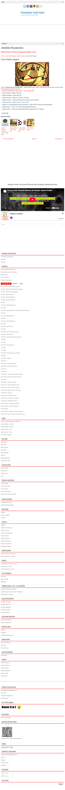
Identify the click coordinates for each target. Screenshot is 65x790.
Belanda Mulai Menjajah (7, 505)
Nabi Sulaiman (5, 452)
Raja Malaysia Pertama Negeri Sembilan (11, 592)
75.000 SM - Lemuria (6, 392)
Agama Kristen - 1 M (6, 429)
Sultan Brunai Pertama (7, 594)
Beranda (34, 139)
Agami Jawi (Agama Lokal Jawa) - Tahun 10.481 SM (18, 90)
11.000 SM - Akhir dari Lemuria (9, 366)
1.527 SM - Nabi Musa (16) (7, 315)
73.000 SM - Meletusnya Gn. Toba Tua (10, 390)
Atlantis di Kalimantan (6, 533)
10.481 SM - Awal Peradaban (8, 363)
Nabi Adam (4, 442)
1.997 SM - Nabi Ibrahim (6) (8, 321)
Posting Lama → (59, 139)
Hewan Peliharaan (6, 642)
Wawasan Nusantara (6, 280)
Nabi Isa (3, 455)
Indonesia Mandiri (6, 717)
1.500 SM (3, 313)
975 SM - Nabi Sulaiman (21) (8, 305)
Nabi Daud (3, 450)
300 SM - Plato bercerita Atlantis (9, 292)
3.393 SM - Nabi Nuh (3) (7, 334)
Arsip (21, 283)
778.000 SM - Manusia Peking (9, 400)
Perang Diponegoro (6, 491)
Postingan (5, 773)
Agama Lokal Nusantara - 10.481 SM (10, 421)
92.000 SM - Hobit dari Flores (8, 395)
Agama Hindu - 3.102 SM (7, 424)
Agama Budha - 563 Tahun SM (13, 129)
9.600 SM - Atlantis (6, 358)
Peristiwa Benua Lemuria (7, 569)
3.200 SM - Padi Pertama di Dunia (9, 331)
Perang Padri (4, 488)
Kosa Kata (3, 645)
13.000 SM (3, 371)
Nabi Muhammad (5, 458)
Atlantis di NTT (5, 535)
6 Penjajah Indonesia (6, 502)
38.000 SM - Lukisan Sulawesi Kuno (10, 385)
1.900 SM (3, 318)
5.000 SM (3, 342)
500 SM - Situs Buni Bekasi (8, 297)
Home (3, 56)
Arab (2, 476)
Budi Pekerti (4, 274)
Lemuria (3, 517)
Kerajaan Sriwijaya (6, 602)
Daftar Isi (3, 259)
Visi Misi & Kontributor (7, 256)
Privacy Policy (5, 762)
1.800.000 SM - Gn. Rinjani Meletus (10, 403)
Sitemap (3, 262)
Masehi (15, 283)
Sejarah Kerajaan (5, 612)
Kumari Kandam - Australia (8, 556)
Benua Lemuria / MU (6, 566)
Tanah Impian (4, 698)
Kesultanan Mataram (6, 620)
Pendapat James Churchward (9, 563)
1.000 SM (3, 307)
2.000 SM (3, 323)
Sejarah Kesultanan (6, 622)
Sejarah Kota (4, 676)
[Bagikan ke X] (6, 113)
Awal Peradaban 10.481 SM (8, 269)
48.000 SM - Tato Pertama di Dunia (10, 387)
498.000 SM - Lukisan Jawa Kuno (10, 398)
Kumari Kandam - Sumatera (8, 553)
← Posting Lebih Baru (7, 139)
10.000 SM (3, 361)
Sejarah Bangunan (5, 670)
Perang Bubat (4, 483)
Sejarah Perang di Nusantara (8, 494)
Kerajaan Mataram (6, 604)
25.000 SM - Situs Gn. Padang (8, 382)
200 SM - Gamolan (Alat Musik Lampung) (11, 289)
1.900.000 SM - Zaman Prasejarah (9, 406)
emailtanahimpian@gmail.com (9, 690)
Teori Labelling (5, 277)
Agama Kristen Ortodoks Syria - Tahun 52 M (4, 131)
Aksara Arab (4, 473)
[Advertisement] (32, 29)
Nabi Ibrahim (4, 447)
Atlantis (3, 512)
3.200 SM (3, 339)
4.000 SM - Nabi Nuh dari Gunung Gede (11, 337)
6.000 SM (3, 347)
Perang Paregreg (5, 486)
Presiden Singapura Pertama (8, 589)
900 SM (3, 302)
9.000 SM (3, 355)
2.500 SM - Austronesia (7, 326)
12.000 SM (3, 369)
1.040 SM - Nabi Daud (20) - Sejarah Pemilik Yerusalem (15, 310)
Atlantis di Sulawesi (6, 541)
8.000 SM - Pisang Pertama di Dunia (10, 353)
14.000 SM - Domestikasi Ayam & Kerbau (11, 374)
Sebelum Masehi (6, 283)
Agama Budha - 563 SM (7, 426)
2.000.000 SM (4, 408)
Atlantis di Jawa (5, 530)
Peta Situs (3, 693)
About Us (3, 757)
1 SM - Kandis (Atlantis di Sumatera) (10, 286)
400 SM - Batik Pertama (7, 294)
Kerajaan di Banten (6, 610)
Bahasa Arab (4, 470)
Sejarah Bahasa (5, 668)
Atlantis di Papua (5, 538)
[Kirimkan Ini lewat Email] (2, 113)
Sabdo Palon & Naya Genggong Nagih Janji (18, 52)
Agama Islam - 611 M (6, 432)
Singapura (3, 632)
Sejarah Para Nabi (5, 460)
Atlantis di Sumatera (6, 543)
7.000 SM (3, 350)
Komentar (5, 776)
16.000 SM (3, 379)
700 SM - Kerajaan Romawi (8, 300)
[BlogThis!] (4, 113)
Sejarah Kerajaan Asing (7, 635)
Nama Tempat (4, 648)
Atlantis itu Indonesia (6, 527)
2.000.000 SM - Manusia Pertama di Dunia (12, 411)
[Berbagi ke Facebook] (7, 113)
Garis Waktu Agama (11, 56)
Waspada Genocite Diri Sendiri (9, 272)
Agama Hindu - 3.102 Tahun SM (22, 129)
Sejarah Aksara (5, 665)
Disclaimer (4, 765)
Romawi (3, 630)
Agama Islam (4, 468)
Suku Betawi (4, 655)
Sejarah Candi (4, 579)
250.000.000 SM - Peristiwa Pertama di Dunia (13, 414)
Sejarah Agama (21, 56)
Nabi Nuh (3, 444)
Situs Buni (3, 576)
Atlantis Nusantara (5, 546)
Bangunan (3, 582)
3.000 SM (3, 329)
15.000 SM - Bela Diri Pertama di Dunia (11, 377)
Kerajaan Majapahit (6, 607)
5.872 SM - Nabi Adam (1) (7, 345)
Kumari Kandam (5, 515)
